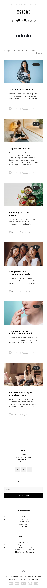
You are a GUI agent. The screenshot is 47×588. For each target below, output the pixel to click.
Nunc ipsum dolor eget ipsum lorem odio (20, 393)
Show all (39, 53)
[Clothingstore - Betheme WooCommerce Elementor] (23, 12)
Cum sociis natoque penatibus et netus (19, 455)
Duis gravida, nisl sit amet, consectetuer (21, 272)
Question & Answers (19, 4)
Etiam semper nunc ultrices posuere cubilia (21, 332)
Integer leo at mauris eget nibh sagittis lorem (21, 517)
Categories (8, 50)
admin (15, 109)
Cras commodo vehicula (21, 89)
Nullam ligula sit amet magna (20, 213)
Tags (19, 50)
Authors (31, 50)
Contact (33, 4)
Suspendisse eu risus (19, 148)
